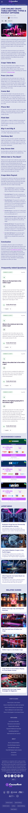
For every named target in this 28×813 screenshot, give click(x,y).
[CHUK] (12, 796)
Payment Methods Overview (13, 728)
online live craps (11, 72)
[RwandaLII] (8, 792)
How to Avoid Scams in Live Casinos (14, 707)
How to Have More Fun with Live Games (14, 705)
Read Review (14, 457)
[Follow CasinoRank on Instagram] (8, 776)
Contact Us (14, 755)
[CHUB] (14, 792)
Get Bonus (13, 455)
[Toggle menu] (2, 1)
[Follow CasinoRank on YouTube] (15, 776)
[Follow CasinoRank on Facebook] (5, 776)
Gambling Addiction (14, 731)
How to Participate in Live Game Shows (14, 712)
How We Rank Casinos (13, 747)
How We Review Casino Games (14, 750)
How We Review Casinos (14, 745)
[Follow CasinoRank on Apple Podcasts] (22, 776)
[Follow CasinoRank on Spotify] (18, 776)
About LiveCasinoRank (13, 742)
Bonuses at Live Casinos (14, 724)
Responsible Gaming (13, 726)
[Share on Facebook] (5, 21)
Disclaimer (13, 752)
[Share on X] (2, 21)
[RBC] (21, 792)
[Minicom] (4, 792)
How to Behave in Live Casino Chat (14, 710)
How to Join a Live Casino (13, 702)
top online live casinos (16, 249)
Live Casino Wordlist (14, 721)
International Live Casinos (13, 733)
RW (13, 779)
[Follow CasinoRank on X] (12, 776)
